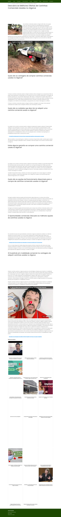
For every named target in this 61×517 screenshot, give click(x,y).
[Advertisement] (30, 16)
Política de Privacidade (12, 512)
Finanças (35, 1)
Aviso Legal (10, 513)
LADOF (9, 1)
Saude (31, 1)
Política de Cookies (11, 514)
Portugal (18, 1)
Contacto (51, 1)
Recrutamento (25, 1)
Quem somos (45, 1)
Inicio (14, 1)
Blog (40, 1)
